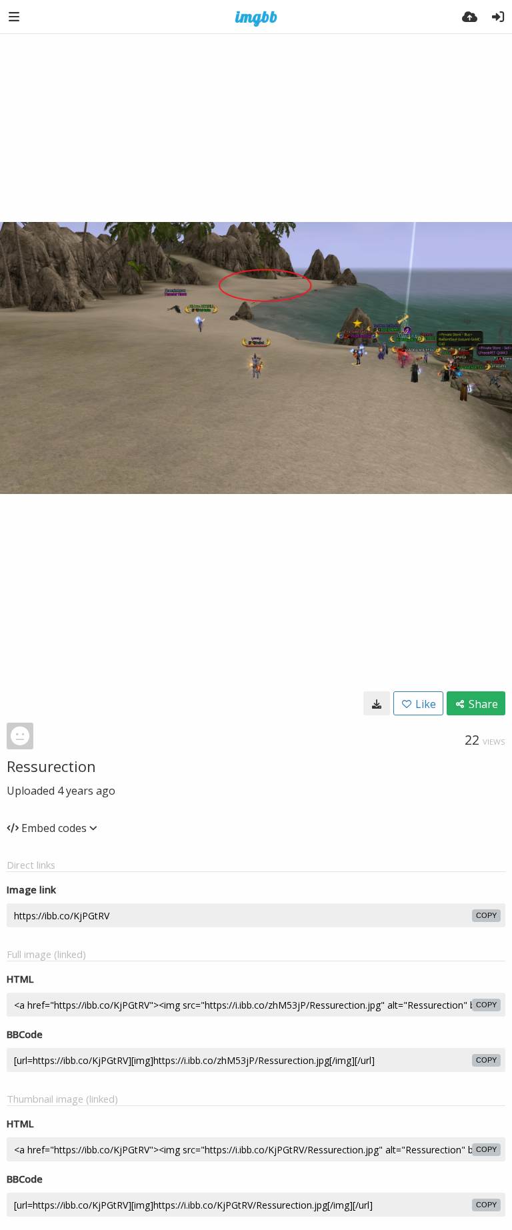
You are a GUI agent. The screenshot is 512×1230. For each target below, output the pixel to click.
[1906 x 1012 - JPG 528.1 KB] (376, 703)
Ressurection (51, 766)
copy (486, 915)
